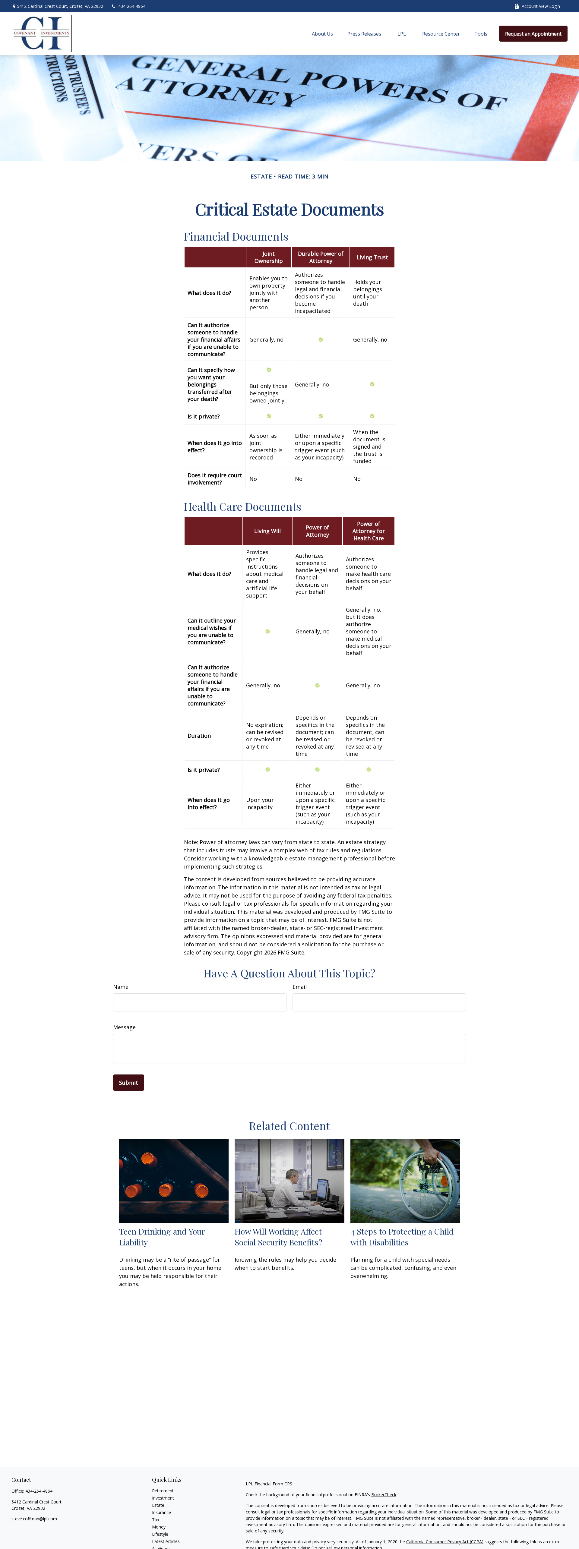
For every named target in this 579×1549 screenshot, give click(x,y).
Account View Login (541, 6)
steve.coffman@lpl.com (34, 1519)
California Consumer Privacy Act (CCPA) (444, 1541)
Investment (163, 1498)
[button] (322, 33)
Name (120, 986)
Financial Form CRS (273, 1484)
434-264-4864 (131, 6)
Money (159, 1527)
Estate (158, 1505)
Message (124, 1027)
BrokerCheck (383, 1494)
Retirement (163, 1491)
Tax (155, 1519)
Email (300, 986)
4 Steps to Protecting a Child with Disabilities (402, 1237)
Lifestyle (160, 1534)
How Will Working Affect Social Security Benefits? (278, 1237)
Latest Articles (166, 1541)
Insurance (161, 1512)
